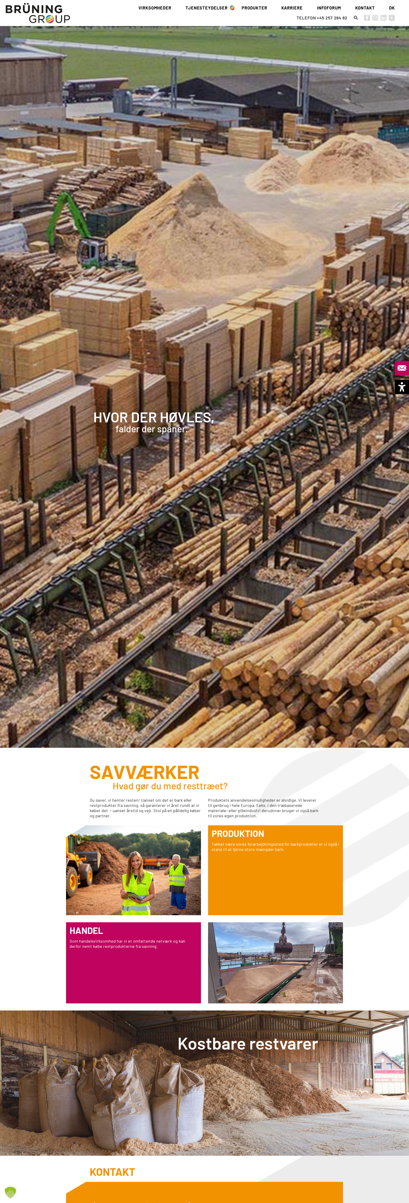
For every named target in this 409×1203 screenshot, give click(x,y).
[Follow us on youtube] (392, 18)
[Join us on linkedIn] (384, 18)
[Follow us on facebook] (367, 18)
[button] (355, 17)
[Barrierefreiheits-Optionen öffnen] (402, 387)
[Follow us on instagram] (375, 18)
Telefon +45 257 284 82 (322, 17)
